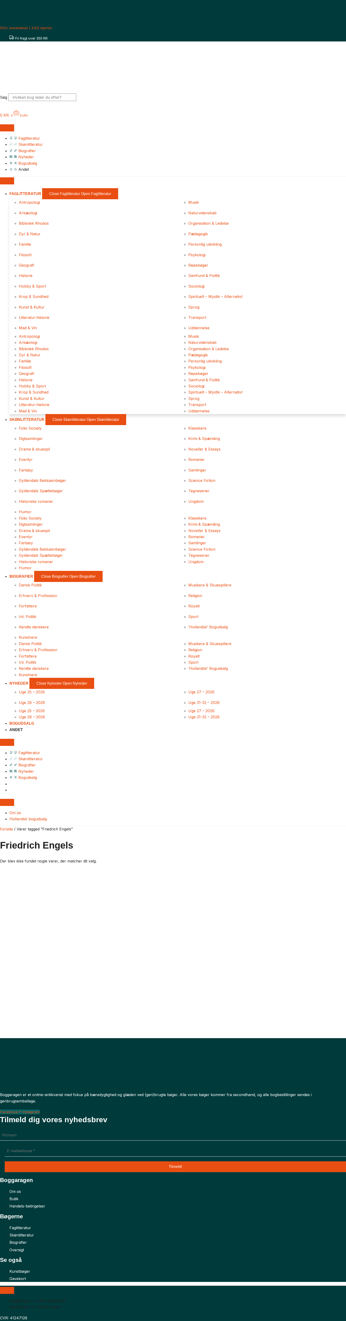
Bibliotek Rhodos (34, 223)
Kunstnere (28, 637)
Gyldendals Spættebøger (41, 490)
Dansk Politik (30, 585)
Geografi (26, 265)
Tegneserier (198, 490)
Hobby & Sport (32, 286)
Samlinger (197, 470)
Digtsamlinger (31, 438)
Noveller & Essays (204, 449)
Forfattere (28, 606)
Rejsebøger (198, 265)
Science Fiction (201, 480)
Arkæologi (28, 213)
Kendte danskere (34, 627)
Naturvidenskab (202, 213)
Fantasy (26, 470)
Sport (193, 616)
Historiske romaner (36, 501)
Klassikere (197, 428)
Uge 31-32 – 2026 (204, 702)
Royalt (194, 606)
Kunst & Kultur (31, 307)
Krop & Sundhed (33, 296)
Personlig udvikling (205, 244)
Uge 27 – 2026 (201, 692)
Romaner (196, 459)
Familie (25, 244)
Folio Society (30, 428)
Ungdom (196, 501)
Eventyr (26, 459)
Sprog (193, 307)
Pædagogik (198, 234)
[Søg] (84, 98)
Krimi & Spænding (204, 438)
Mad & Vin (28, 327)
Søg (3, 97)
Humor (25, 511)
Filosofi (25, 254)
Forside (6, 829)
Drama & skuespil (34, 449)
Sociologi (196, 286)
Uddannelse (198, 327)
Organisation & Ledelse (208, 223)
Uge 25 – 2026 (32, 692)
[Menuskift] (7, 127)
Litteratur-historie (34, 317)
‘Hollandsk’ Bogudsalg (208, 627)
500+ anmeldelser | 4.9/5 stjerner (26, 28)
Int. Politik (27, 616)
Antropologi (29, 202)
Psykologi (196, 254)
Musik (193, 202)
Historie (25, 275)
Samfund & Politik (204, 275)
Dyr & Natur (29, 234)
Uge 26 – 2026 (32, 702)
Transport (197, 317)
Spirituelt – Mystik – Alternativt (215, 296)
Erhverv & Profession (38, 595)
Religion (195, 595)
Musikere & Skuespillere (209, 585)
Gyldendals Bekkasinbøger (42, 480)
